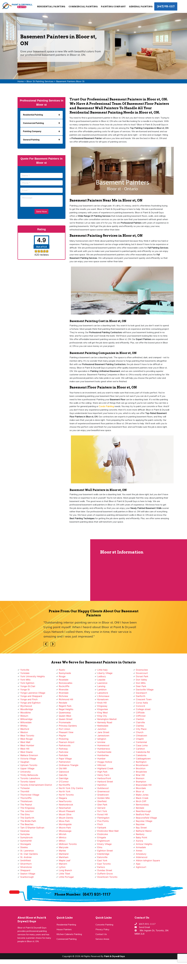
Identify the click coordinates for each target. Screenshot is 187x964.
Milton (62, 840)
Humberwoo (103, 748)
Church (139, 732)
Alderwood (141, 857)
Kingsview (102, 709)
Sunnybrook (26, 837)
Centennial (141, 742)
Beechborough (143, 811)
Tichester (25, 788)
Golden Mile (103, 798)
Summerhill (26, 840)
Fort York (102, 811)
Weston (24, 732)
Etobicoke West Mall (108, 830)
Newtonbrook (66, 804)
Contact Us (101, 934)
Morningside (65, 824)
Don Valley (141, 679)
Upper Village (27, 768)
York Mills (25, 679)
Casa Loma (142, 745)
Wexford (24, 729)
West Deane (26, 752)
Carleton (140, 748)
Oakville (63, 775)
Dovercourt (142, 673)
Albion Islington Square (148, 860)
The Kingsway (27, 807)
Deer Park (141, 686)
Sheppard (25, 870)
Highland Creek (105, 768)
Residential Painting (66, 924)
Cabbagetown (143, 758)
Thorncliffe (25, 798)
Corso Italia (142, 702)
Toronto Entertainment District (36, 784)
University (25, 771)
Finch (100, 824)
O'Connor (64, 781)
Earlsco (101, 867)
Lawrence (102, 683)
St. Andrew (26, 857)
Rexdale (63, 702)
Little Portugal (66, 877)
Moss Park (64, 821)
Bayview (140, 824)
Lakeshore (102, 692)
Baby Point (141, 837)
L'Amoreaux (103, 696)
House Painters (64, 929)
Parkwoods (65, 745)
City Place (141, 729)
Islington (101, 738)
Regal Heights (66, 709)
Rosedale (63, 679)
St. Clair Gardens (29, 854)
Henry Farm (103, 775)
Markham (63, 857)
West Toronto (27, 735)
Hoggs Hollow (104, 761)
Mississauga (65, 830)
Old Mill (63, 768)
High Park (102, 771)
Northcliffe (64, 784)
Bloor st (140, 791)
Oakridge (63, 778)
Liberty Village (104, 673)
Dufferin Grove (105, 873)
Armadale (141, 847)
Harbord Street (105, 781)
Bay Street (141, 827)
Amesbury (141, 854)
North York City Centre (71, 788)
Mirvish (62, 834)
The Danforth (27, 817)
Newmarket (65, 807)
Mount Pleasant (67, 811)
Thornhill (24, 791)
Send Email (144, 927)
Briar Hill (140, 775)
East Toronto (104, 863)
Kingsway (102, 706)
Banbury (140, 834)
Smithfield (25, 860)
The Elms (25, 814)
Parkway (63, 748)
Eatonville (102, 857)
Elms (99, 847)
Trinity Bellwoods (29, 775)
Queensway (65, 712)
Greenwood (103, 791)
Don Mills (141, 683)
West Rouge (26, 738)
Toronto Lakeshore (30, 778)
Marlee (62, 850)
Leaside (101, 679)
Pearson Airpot (66, 742)
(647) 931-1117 (166, 6)
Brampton (141, 781)
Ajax (138, 863)
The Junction (27, 811)
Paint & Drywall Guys (114, 956)
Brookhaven (142, 765)
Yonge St (25, 689)
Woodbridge (26, 709)
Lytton (62, 867)
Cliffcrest (141, 715)
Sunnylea (25, 834)
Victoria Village (28, 758)
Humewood (103, 745)
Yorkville (24, 669)
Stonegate (25, 844)
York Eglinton (27, 683)
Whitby (24, 725)
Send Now (41, 211)
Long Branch (65, 870)
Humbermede (104, 752)
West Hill (24, 748)
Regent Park (65, 706)
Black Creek (142, 798)
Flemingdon (103, 817)
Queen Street (65, 719)
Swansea (24, 830)
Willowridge (26, 719)
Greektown (103, 794)
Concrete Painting (104, 924)
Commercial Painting (67, 939)
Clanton (140, 719)
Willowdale (25, 722)
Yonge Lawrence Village (32, 692)
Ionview (101, 742)
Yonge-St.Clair (27, 686)
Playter (62, 735)
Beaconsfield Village (146, 817)
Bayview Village (144, 821)
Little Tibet (64, 873)
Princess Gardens (68, 725)
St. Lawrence (27, 850)
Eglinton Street (105, 850)
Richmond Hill (66, 699)
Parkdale (63, 755)
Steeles (24, 847)
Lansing (101, 686)
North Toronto (66, 794)
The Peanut (26, 804)
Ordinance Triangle (68, 765)
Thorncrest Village (29, 794)
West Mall (25, 742)
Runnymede (65, 673)
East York (102, 860)
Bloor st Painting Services (40, 81)
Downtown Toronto (107, 877)
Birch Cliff (141, 801)
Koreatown (102, 699)
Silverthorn (26, 863)
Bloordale (141, 788)
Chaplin (140, 738)
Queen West (65, 715)
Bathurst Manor (144, 830)
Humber (101, 758)
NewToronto (65, 801)
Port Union (64, 729)
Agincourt (141, 867)
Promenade (65, 722)
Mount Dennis (66, 817)
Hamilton (102, 784)
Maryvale (63, 847)
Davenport (141, 692)
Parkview (63, 752)
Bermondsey (142, 804)
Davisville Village (144, 689)
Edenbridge (103, 854)
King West (102, 712)
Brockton (140, 768)
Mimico (62, 837)
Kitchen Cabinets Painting (69, 934)
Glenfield (102, 801)
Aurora (139, 840)
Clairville (140, 722)
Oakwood (64, 771)
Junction (101, 729)
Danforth (140, 696)
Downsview (142, 669)
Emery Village (104, 844)
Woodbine (25, 712)
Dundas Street (104, 870)
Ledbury (101, 676)
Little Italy (102, 669)
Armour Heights (144, 844)
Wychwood (26, 706)
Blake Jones (142, 794)
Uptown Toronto (28, 765)
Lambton (102, 689)
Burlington (141, 761)
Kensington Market (107, 719)
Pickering (63, 738)
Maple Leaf (64, 860)
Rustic (62, 669)
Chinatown (141, 735)
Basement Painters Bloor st (70, 81)
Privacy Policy (102, 929)
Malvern (63, 863)
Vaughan (24, 761)
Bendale (140, 807)
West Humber (27, 745)
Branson (140, 778)
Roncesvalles (65, 683)
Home (21, 81)
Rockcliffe (64, 686)
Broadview (141, 771)
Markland (63, 854)
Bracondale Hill (144, 784)
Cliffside (140, 712)
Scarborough (27, 877)
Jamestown (103, 735)
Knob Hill (102, 702)
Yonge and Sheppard (31, 696)
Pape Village (65, 758)
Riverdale (63, 692)
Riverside (63, 689)
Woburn (24, 715)
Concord (140, 706)
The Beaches (26, 824)
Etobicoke (102, 834)
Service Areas (102, 939)
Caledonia (141, 755)
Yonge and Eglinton (30, 702)
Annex (139, 850)
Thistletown (26, 801)
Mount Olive (65, 814)
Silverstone (26, 867)
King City (102, 715)
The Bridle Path (28, 821)
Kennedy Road (104, 722)
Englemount (103, 840)
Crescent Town (144, 699)
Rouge (62, 676)
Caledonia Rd (143, 752)
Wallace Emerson (29, 755)
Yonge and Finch (29, 699)
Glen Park (102, 804)
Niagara (63, 798)
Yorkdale (24, 673)
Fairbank (101, 827)
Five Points (103, 821)
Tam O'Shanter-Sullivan (32, 827)
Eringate (101, 837)
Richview (63, 696)
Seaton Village (27, 873)
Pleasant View (66, 732)
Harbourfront (104, 778)
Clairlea (140, 725)
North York (64, 791)
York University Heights (32, 676)
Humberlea (103, 755)
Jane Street (103, 732)
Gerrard (101, 807)
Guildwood (103, 788)
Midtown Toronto (68, 844)
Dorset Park (142, 676)
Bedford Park (143, 814)
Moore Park (65, 827)
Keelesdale (102, 725)
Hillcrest (101, 765)
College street (143, 709)
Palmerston (65, 761)
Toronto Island (27, 781)
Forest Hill (102, 814)
